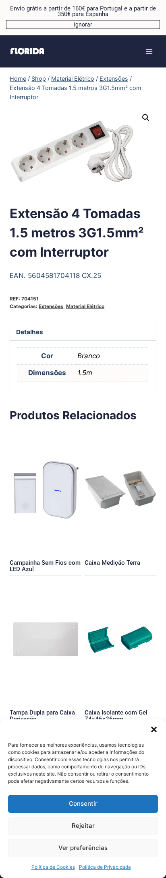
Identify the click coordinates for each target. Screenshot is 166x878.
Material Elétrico (85, 306)
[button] (154, 729)
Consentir (83, 803)
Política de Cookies (53, 867)
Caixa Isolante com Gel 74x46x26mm (116, 716)
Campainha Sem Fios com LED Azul (45, 566)
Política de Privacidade (105, 867)
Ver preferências (83, 847)
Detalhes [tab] (29, 332)
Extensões (51, 306)
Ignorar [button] (83, 24)
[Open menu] (148, 51)
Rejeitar (83, 825)
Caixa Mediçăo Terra (112, 562)
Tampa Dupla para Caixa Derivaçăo (42, 716)
